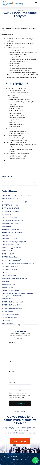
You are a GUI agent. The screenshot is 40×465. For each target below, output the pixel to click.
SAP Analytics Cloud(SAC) (10, 208)
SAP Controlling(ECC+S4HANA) (12, 248)
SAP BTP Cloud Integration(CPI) (12, 220)
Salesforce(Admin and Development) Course (16, 202)
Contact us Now (20, 441)
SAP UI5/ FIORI (7, 320)
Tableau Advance (7, 323)
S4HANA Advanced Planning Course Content (16, 196)
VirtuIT (25, 459)
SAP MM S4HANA (7, 287)
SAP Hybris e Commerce (10, 266)
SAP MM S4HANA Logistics (11, 291)
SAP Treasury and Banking (10, 317)
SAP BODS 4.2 (6, 214)
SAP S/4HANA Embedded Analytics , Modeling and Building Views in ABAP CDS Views (18, 295)
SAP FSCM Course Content (11, 257)
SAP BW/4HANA (7, 235)
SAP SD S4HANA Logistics (10, 314)
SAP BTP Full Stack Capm (10, 223)
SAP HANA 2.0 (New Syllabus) (11, 260)
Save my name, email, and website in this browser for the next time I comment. (19, 395)
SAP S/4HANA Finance (9, 299)
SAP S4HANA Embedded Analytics (13, 302)
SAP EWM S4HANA (8, 254)
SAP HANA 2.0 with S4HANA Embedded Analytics (18, 263)
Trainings (20, 10)
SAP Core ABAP (7, 251)
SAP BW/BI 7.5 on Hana (9, 239)
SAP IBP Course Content (10, 275)
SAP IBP (4, 272)
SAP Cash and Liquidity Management (14, 242)
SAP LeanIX (6, 281)
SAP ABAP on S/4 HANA (10, 205)
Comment (13, 342)
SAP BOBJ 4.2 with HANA (10, 211)
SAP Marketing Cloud (8, 284)
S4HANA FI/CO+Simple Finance (12, 199)
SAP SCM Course (7, 311)
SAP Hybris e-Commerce (10, 269)
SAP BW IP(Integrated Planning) (12, 232)
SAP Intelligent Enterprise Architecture (14, 278)
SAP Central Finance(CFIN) (10, 245)
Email (11, 372)
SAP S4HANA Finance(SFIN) (11, 305)
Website (12, 383)
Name (11, 361)
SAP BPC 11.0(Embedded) (10, 217)
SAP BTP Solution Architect (11, 229)
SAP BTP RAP (6, 226)
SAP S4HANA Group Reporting (12, 308)
